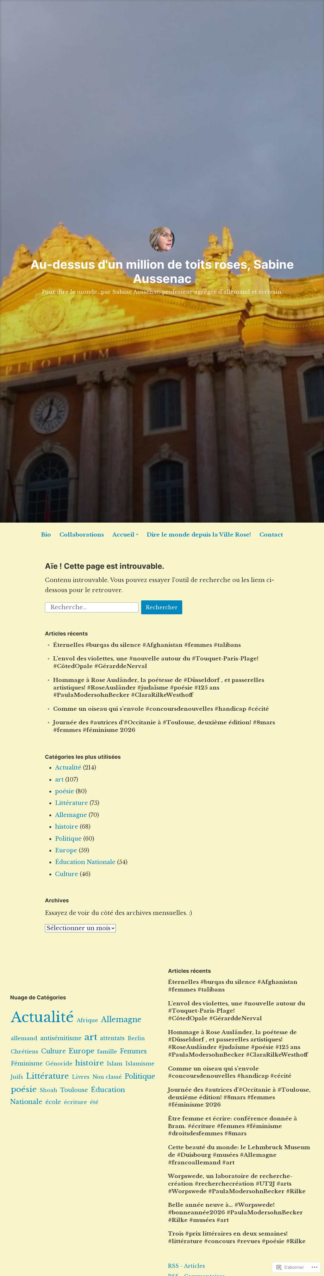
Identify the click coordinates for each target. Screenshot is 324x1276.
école (53, 1102)
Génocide (59, 1063)
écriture (75, 1102)
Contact (271, 534)
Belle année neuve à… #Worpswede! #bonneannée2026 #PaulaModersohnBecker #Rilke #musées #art (235, 1213)
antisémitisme (61, 1038)
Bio (46, 534)
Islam (114, 1063)
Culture (66, 874)
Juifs (17, 1077)
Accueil (123, 534)
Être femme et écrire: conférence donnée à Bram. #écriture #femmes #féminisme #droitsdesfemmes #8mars (232, 1126)
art (59, 779)
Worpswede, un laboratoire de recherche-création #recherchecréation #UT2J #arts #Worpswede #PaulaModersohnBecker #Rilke (237, 1184)
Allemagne (71, 815)
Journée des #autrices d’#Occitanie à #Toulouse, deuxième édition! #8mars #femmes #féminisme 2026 (239, 1097)
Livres (81, 1077)
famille (107, 1051)
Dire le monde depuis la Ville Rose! (199, 534)
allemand (24, 1038)
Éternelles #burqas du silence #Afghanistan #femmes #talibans (147, 645)
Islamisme (139, 1063)
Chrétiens (24, 1051)
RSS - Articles (186, 1266)
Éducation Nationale (85, 862)
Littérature (71, 803)
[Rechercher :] (92, 607)
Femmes (133, 1051)
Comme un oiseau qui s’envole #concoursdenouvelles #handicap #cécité (161, 709)
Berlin (136, 1038)
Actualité (68, 767)
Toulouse (74, 1090)
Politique (68, 838)
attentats (112, 1038)
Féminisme (27, 1063)
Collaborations (81, 534)
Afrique (87, 1020)
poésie (64, 791)
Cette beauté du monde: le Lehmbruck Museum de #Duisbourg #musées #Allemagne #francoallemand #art (239, 1155)
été (94, 1102)
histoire (66, 826)
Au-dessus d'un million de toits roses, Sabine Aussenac (162, 271)
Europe (66, 850)
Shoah (48, 1090)
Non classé (107, 1077)
